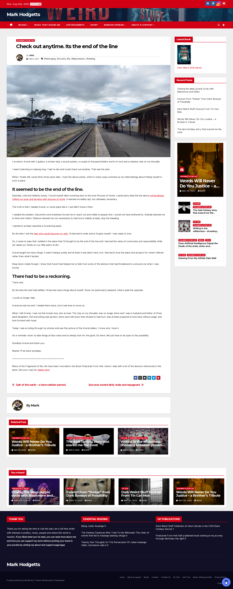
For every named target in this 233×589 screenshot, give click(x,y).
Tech (208, 240)
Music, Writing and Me (202, 577)
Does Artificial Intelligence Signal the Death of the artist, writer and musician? (198, 246)
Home (122, 577)
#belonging (50, 58)
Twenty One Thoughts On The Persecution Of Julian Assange (113, 542)
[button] (219, 25)
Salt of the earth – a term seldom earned (41, 384)
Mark (31, 55)
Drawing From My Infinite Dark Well (197, 258)
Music (26, 488)
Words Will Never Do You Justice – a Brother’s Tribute (34, 443)
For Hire (176, 577)
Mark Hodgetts (23, 14)
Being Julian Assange (92, 526)
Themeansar (59, 580)
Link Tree (186, 577)
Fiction (70, 438)
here (62, 545)
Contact (155, 577)
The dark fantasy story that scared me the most (87, 443)
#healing (90, 58)
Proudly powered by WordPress (20, 580)
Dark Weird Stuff (164, 526)
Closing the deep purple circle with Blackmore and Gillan (32, 495)
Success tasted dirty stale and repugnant (114, 384)
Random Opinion (114, 25)
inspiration (17, 488)
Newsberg (46, 580)
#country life (63, 58)
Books (22, 25)
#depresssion (78, 58)
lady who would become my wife (51, 233)
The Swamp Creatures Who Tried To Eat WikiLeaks (108, 532)
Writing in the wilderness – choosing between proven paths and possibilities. (142, 445)
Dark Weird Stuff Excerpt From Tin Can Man (141, 493)
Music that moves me (47, 25)
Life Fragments (75, 25)
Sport (94, 25)
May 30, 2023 (131, 500)
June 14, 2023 (76, 500)
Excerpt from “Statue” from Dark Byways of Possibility (88, 493)
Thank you (221, 583)
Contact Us (166, 577)
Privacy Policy (220, 577)
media (201, 240)
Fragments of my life (25, 40)
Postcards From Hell (166, 535)
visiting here (43, 369)
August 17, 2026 (22, 500)
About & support (142, 25)
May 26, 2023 (189, 191)
